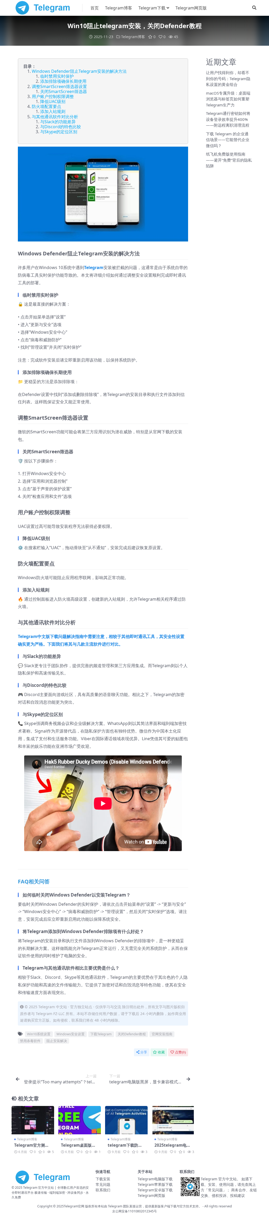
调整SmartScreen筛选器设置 (59, 86)
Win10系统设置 (38, 1034)
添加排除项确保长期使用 (63, 81)
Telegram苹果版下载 (155, 1184)
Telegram (94, 267)
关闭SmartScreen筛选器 (63, 91)
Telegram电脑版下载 (155, 1178)
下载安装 (103, 1178)
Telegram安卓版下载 (155, 1189)
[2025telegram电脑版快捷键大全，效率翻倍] (173, 1120)
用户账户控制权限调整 (53, 96)
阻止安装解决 (56, 1040)
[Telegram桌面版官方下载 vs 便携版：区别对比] (79, 1120)
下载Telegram (101, 1034)
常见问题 (103, 1184)
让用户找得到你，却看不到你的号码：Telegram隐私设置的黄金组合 (228, 78)
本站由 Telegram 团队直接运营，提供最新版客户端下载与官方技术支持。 (150, 1206)
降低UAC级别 (52, 101)
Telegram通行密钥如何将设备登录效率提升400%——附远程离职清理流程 (228, 119)
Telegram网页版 (191, 8)
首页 (94, 8)
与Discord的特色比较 (60, 127)
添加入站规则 (52, 111)
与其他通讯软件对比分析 (55, 117)
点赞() (180, 1052)
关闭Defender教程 (132, 1034)
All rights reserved (218, 1206)
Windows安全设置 (70, 1034)
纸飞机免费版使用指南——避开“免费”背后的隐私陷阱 (229, 159)
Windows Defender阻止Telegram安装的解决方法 (79, 71)
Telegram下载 (151, 8)
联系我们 (103, 1189)
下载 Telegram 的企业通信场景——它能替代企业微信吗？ (227, 139)
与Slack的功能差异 (58, 122)
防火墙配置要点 (46, 106)
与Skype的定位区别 (58, 132)
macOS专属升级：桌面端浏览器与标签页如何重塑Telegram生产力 (228, 98)
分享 (143, 1052)
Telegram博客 (118, 8)
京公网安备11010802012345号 (134, 1211)
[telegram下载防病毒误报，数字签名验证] (126, 1120)
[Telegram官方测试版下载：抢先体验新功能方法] (33, 1120)
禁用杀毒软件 (30, 1040)
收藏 (161, 1052)
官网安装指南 (162, 1034)
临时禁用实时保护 (57, 76)
